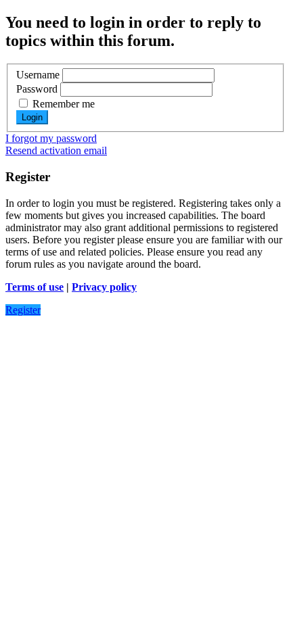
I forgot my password (51, 138)
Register (23, 310)
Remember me (62, 104)
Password (37, 89)
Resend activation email (56, 150)
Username (38, 74)
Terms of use (34, 287)
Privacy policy (104, 287)
